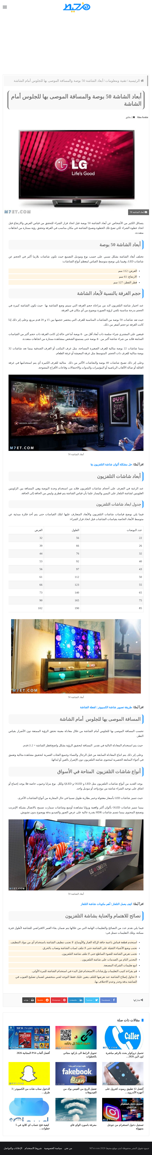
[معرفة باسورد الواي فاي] (76, 1109)
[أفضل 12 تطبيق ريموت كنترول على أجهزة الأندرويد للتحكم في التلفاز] (122, 1073)
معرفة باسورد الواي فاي (83, 1125)
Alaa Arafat (142, 117)
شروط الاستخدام (33, 1148)
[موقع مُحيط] (76, 7)
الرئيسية (134, 81)
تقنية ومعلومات (115, 81)
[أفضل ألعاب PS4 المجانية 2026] (29, 1037)
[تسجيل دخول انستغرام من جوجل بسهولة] (122, 1109)
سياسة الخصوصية (53, 1148)
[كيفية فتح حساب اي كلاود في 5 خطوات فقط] (29, 1109)
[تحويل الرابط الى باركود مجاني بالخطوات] (76, 1037)
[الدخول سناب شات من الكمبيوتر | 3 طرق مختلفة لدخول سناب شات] (29, 1073)
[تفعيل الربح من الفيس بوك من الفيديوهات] (76, 1073)
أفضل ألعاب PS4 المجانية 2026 (33, 1053)
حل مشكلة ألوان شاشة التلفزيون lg (111, 464)
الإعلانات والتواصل (13, 1148)
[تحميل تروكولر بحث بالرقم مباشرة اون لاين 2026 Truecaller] (122, 1037)
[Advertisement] (76, 45)
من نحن (68, 1148)
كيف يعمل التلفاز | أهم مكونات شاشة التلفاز (106, 904)
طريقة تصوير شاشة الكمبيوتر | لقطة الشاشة (106, 707)
